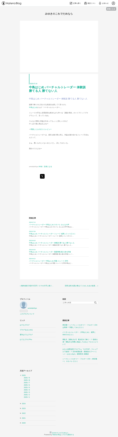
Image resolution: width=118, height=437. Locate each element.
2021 (24, 418)
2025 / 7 (27, 382)
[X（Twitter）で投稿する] (42, 176)
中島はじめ (33, 107)
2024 (24, 403)
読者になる (111, 9)
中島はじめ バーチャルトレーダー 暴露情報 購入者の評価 (50, 252)
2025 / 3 (27, 392)
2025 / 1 (27, 397)
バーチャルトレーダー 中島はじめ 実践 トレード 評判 (48, 261)
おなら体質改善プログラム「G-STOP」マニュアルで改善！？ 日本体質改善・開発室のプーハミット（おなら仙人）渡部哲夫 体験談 (80, 351)
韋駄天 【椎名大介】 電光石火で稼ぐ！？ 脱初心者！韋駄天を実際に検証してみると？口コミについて (80, 342)
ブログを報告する (68, 435)
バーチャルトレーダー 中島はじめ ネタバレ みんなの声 (49, 225)
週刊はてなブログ (26, 335)
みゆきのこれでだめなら (59, 13)
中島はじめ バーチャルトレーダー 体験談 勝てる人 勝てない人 (51, 243)
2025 (24, 375)
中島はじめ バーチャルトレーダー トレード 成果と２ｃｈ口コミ (52, 234)
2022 (24, 413)
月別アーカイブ (26, 371)
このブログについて (27, 314)
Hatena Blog (56, 435)
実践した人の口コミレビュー (41, 129)
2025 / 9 (27, 378)
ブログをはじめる (26, 330)
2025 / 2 (27, 395)
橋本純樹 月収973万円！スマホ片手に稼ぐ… (36, 286)
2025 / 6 (27, 385)
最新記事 (65, 320)
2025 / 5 (27, 387)
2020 (24, 423)
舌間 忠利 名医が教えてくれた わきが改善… (81, 286)
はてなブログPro (26, 339)
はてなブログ (25, 325)
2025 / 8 (27, 380)
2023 (24, 408)
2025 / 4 (27, 390)
